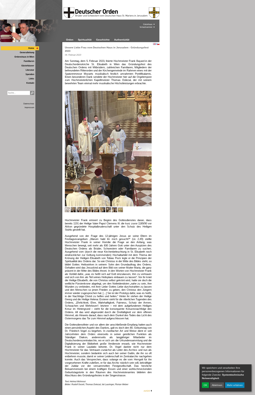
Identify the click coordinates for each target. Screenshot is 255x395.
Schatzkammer (146, 27)
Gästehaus (147, 24)
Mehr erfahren (235, 385)
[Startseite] (93, 13)
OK (205, 385)
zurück (147, 391)
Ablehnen (217, 385)
